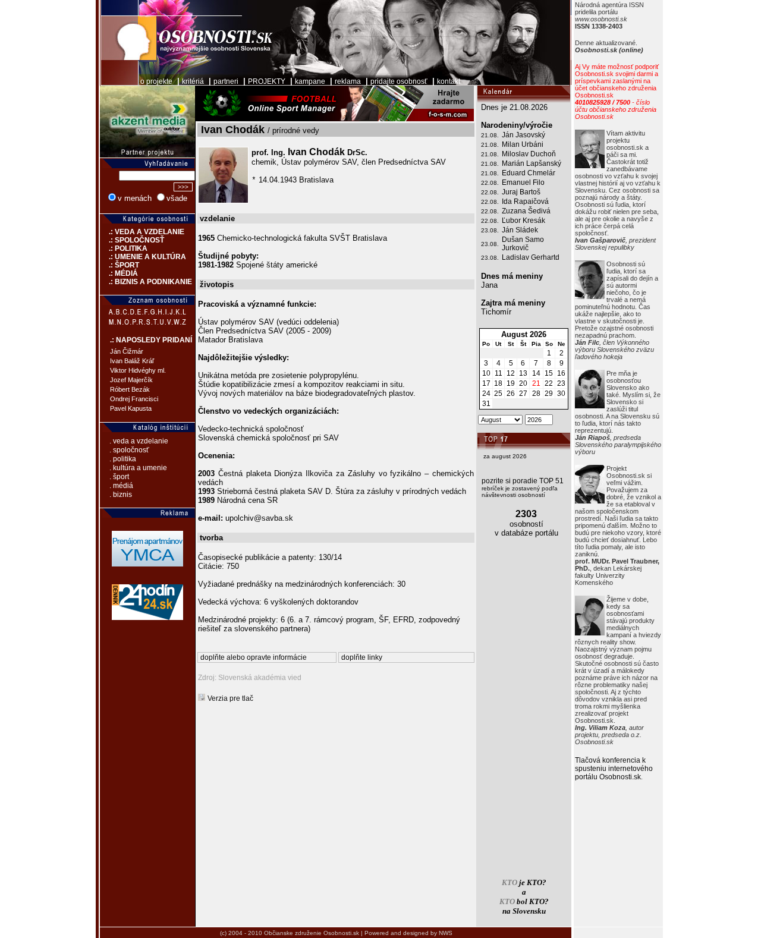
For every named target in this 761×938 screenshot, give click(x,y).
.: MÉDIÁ (119, 273)
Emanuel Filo (523, 182)
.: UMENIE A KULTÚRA (143, 257)
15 (549, 373)
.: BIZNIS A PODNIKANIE (146, 282)
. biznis (120, 494)
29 (549, 393)
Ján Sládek (520, 230)
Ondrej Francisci (134, 398)
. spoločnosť (129, 450)
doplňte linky (361, 657)
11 (498, 373)
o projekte (156, 81)
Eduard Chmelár (528, 173)
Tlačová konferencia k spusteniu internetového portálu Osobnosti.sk (614, 768)
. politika (122, 459)
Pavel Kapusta (131, 408)
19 (511, 383)
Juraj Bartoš (521, 192)
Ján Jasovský (523, 135)
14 (536, 373)
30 (561, 393)
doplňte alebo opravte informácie (253, 657)
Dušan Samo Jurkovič (523, 243)
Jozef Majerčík (131, 379)
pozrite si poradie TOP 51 (523, 481)
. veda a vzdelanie (138, 441)
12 (511, 373)
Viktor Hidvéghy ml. (138, 370)
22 (549, 383)
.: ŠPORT (119, 265)
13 (523, 373)
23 (561, 383)
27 (523, 393)
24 (486, 393)
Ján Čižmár (126, 351)
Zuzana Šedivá (526, 211)
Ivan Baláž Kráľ (132, 360)
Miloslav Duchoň (529, 154)
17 (486, 383)
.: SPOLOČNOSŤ (132, 240)
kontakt (448, 81)
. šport (119, 477)
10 (486, 373)
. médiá (121, 485)
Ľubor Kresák (523, 220)
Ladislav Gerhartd (530, 257)
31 (486, 403)
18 (498, 383)
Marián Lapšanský (531, 163)
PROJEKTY (266, 81)
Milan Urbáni (522, 144)
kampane (310, 81)
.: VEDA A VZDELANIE (142, 232)
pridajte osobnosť (398, 81)
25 (498, 393)
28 (536, 393)
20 (523, 383)
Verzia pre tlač (230, 698)
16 (561, 373)
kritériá (193, 81)
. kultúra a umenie (138, 468)
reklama (348, 81)
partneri (225, 81)
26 (511, 393)
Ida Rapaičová (525, 201)
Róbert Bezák (130, 389)
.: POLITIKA (123, 248)
